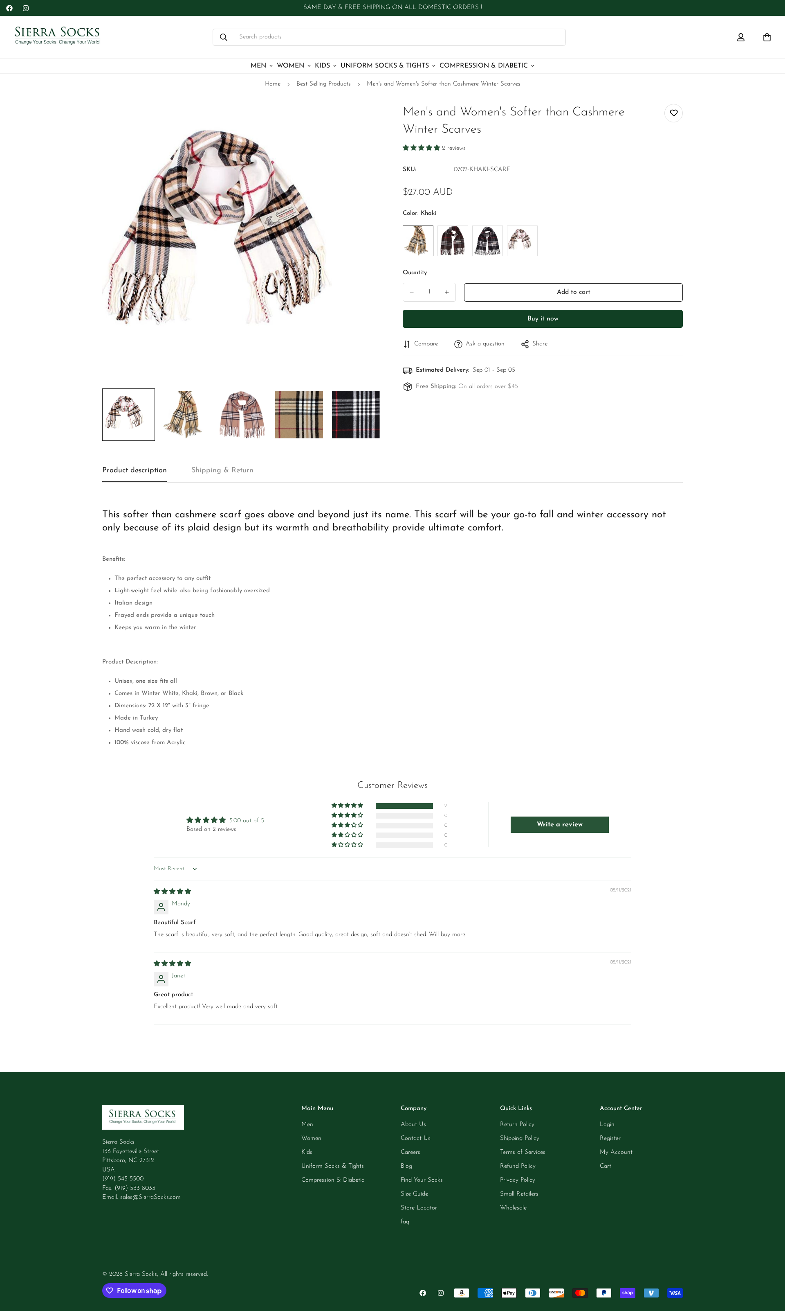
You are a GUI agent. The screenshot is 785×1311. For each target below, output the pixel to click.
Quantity (415, 273)
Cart (605, 1166)
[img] (172, 892)
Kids (322, 66)
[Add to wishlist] (673, 113)
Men (258, 66)
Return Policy (517, 1124)
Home (272, 84)
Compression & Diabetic (484, 66)
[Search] (223, 37)
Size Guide (414, 1194)
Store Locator (419, 1208)
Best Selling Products (323, 84)
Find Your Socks (422, 1180)
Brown (452, 241)
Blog (406, 1166)
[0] (767, 37)
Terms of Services (522, 1152)
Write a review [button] (560, 824)
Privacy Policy (517, 1180)
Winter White (522, 241)
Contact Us (416, 1138)
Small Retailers (519, 1194)
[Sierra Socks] (58, 37)
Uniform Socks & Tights (385, 66)
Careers (410, 1152)
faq (405, 1222)
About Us (413, 1124)
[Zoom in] (365, 119)
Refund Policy (518, 1166)
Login (607, 1124)
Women (290, 66)
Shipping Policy (519, 1138)
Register (610, 1138)
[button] (422, 148)
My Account (616, 1152)
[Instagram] (25, 8)
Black (487, 241)
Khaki (418, 241)
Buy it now (542, 319)
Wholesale (513, 1208)
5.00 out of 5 (246, 821)
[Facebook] (9, 8)
